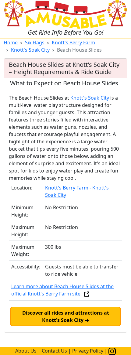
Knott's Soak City (30, 49)
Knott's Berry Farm (73, 42)
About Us (26, 350)
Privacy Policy (87, 350)
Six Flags (34, 42)
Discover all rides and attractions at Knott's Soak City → (65, 316)
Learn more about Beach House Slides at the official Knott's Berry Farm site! (62, 290)
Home (11, 42)
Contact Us (54, 350)
